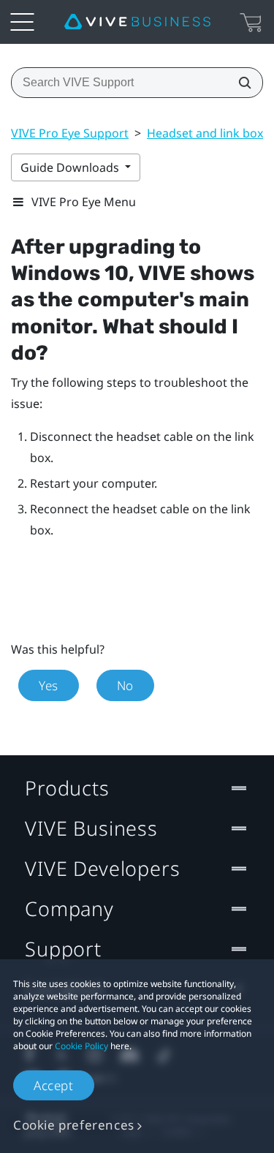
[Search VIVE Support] (240, 82)
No (125, 685)
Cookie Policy (81, 1046)
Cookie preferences (73, 1124)
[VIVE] (137, 22)
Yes (48, 685)
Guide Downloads (71, 167)
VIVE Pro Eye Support (70, 133)
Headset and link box (205, 133)
